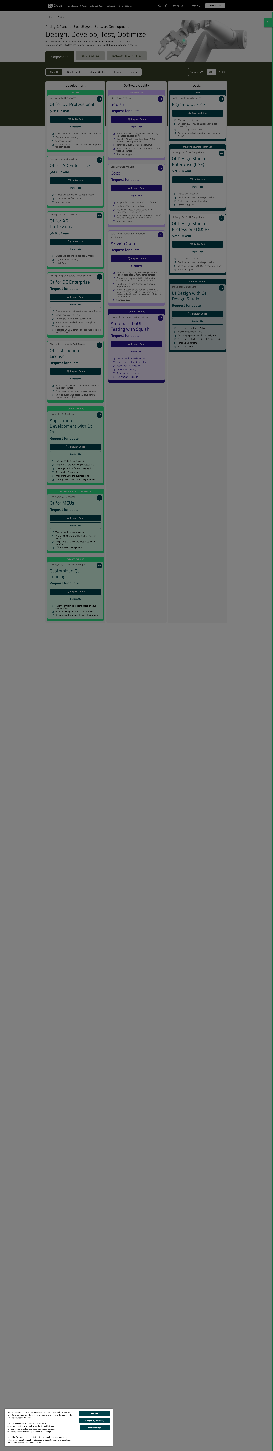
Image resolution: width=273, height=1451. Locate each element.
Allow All (94, 1413)
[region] (59, 1427)
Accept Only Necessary (94, 1420)
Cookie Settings (94, 1427)
